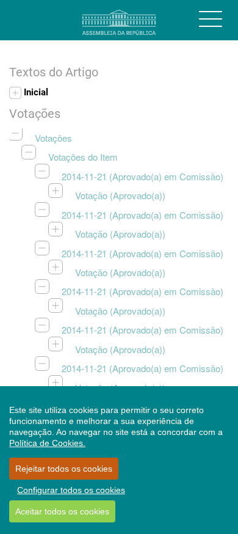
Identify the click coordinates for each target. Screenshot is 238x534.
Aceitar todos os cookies (62, 511)
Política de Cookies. (47, 443)
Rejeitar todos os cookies (63, 469)
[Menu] (210, 19)
